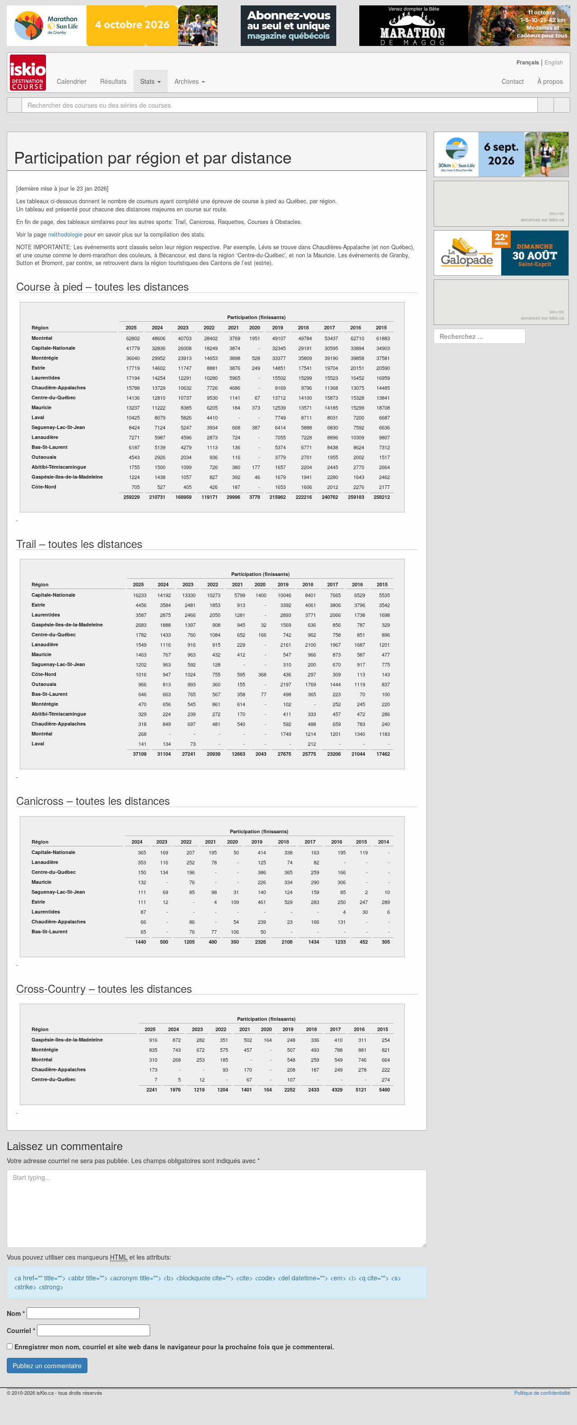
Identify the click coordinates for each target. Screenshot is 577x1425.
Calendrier (72, 81)
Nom (16, 1313)
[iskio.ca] (28, 64)
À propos (550, 81)
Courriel (21, 1330)
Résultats (113, 81)
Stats (148, 81)
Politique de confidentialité (542, 1392)
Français (528, 62)
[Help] (545, 105)
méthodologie (65, 234)
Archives (187, 81)
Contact (513, 81)
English (554, 62)
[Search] (562, 105)
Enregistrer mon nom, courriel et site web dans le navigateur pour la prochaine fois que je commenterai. (174, 1346)
